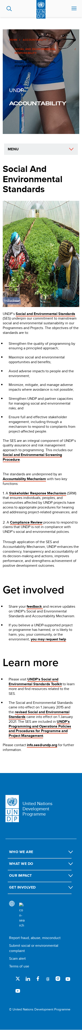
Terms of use (19, 966)
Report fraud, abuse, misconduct (35, 937)
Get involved (22, 887)
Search (9, 9)
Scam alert (17, 958)
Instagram (58, 978)
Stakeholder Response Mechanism (37, 493)
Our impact (20, 875)
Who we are (21, 851)
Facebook (38, 978)
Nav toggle (74, 8)
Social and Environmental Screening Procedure (32, 457)
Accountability (35, 39)
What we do (21, 863)
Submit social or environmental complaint (33, 948)
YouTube (68, 978)
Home (13, 39)
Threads (48, 978)
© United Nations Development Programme (39, 1009)
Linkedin (28, 978)
